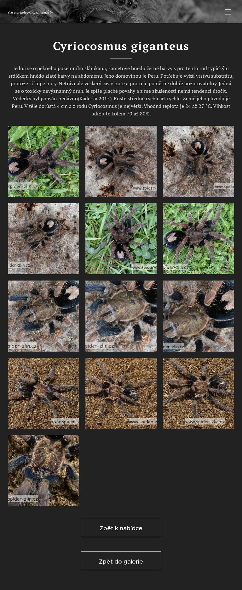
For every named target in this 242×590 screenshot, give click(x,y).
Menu (228, 11)
